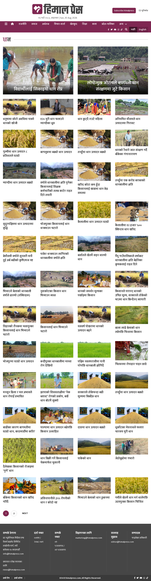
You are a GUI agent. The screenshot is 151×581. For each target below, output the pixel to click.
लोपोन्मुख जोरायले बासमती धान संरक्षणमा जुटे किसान (113, 86)
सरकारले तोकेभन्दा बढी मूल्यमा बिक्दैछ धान (90, 394)
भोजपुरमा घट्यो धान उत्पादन (18, 361)
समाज (34, 24)
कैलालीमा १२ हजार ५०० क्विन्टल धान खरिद (128, 227)
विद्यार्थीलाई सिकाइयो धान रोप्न (38, 89)
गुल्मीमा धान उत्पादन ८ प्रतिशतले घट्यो (15, 153)
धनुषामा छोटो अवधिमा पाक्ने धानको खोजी (18, 121)
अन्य (121, 24)
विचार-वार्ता (59, 24)
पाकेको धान (84, 458)
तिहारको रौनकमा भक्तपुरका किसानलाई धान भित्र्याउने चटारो (18, 330)
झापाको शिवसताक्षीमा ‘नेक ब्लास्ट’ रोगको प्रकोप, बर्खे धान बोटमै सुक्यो (55, 396)
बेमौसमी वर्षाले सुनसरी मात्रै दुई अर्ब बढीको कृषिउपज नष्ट (18, 258)
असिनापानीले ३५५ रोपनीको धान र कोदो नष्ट (55, 500)
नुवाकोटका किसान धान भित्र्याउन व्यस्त (53, 293)
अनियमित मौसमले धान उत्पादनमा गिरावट (127, 121)
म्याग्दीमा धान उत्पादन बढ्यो (18, 182)
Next (25, 513)
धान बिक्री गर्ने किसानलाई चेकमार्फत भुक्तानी (54, 460)
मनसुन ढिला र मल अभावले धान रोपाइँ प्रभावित (17, 394)
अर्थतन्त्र (45, 24)
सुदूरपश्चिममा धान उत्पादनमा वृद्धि (18, 226)
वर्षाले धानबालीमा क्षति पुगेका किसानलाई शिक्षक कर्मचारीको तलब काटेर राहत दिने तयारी (56, 189)
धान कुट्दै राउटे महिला (90, 119)
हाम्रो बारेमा (18, 578)
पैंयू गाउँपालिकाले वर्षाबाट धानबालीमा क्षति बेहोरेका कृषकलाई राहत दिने (129, 260)
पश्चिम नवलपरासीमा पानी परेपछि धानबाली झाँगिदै (91, 363)
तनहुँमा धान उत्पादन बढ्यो (92, 152)
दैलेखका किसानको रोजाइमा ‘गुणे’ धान (18, 468)
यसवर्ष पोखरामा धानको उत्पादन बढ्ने (91, 328)
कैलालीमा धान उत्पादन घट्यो (93, 221)
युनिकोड (144, 10)
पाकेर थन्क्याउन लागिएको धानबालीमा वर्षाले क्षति (54, 256)
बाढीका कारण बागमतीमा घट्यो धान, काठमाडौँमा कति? (19, 429)
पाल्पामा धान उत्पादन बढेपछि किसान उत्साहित (56, 429)
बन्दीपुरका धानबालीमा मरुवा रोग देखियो (56, 363)
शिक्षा (84, 24)
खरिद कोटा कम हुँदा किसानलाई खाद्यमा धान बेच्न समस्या (93, 188)
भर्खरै (133, 30)
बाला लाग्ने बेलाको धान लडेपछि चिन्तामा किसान (128, 329)
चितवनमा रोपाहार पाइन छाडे (131, 364)
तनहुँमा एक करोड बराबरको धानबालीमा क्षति (130, 182)
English (142, 30)
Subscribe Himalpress (124, 10)
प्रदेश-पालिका (108, 24)
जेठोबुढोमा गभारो (124, 458)
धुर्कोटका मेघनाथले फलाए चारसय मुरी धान (129, 429)
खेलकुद (73, 24)
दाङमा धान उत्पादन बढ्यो (91, 427)
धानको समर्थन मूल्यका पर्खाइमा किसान (90, 293)
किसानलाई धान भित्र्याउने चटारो (54, 329)
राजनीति (22, 24)
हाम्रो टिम (6, 578)
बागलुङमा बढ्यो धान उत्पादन (56, 152)
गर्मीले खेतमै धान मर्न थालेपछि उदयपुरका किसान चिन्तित (131, 499)
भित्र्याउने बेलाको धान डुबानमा (94, 497)
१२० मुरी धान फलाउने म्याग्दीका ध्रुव (52, 121)
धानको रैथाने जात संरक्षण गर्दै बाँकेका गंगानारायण (131, 152)
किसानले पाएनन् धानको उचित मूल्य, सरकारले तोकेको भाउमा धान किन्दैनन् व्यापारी (131, 295)
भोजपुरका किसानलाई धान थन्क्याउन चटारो (54, 226)
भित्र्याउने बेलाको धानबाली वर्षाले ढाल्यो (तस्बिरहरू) (17, 293)
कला (94, 24)
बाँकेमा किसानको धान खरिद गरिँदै (18, 499)
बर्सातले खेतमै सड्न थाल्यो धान (92, 257)
